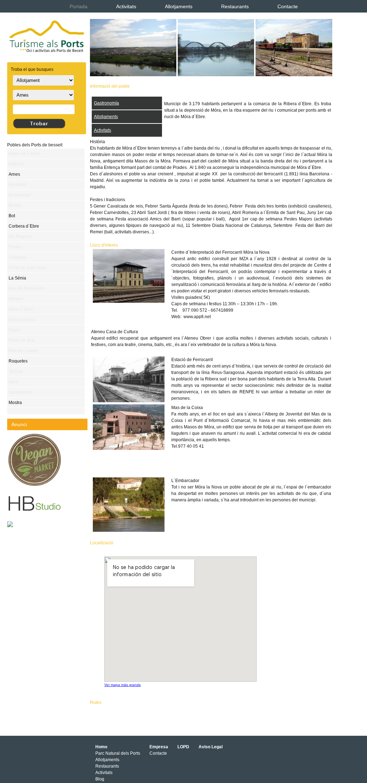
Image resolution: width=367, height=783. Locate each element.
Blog (99, 779)
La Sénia (17, 278)
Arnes (14, 174)
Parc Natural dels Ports (117, 753)
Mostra (15, 402)
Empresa (158, 746)
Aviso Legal (211, 746)
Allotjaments (178, 6)
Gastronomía (106, 103)
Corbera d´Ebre (24, 226)
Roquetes (18, 361)
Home (101, 746)
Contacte (287, 6)
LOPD (183, 746)
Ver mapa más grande (122, 685)
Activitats (126, 6)
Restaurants (235, 6)
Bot (12, 215)
